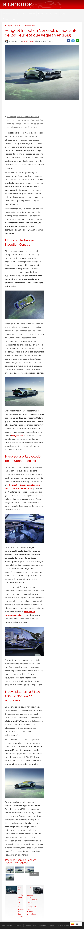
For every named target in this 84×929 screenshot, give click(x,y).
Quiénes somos (9, 19)
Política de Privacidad (63, 925)
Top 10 (40, 14)
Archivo (52, 925)
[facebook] (68, 40)
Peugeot (9, 25)
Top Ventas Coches (31, 925)
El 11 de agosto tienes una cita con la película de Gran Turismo (20, 901)
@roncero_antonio (27, 41)
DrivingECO (19, 925)
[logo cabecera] (17, 4)
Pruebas (17, 14)
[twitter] (73, 40)
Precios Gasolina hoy (7, 925)
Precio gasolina (52, 14)
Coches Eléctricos (29, 25)
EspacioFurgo (43, 925)
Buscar (63, 14)
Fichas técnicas (29, 14)
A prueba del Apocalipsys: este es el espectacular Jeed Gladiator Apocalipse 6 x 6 (29, 901)
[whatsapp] (77, 40)
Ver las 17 (34, 874)
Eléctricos (7, 14)
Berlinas (17, 25)
